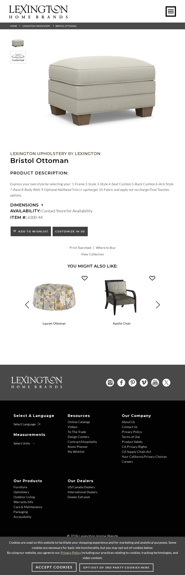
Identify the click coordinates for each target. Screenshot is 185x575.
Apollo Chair (122, 323)
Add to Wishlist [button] (32, 231)
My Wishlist (76, 452)
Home (13, 26)
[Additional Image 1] (104, 90)
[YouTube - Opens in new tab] (155, 383)
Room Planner (78, 447)
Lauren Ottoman (54, 323)
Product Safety (132, 442)
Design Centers (78, 437)
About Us (128, 422)
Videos (72, 427)
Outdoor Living (24, 497)
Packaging (21, 512)
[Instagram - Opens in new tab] (110, 383)
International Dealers (82, 492)
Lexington (87, 153)
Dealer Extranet (79, 497)
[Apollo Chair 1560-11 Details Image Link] (121, 317)
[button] (84, 278)
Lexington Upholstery (36, 26)
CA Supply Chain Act (136, 452)
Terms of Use (131, 437)
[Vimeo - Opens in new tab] (144, 383)
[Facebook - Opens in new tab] (121, 383)
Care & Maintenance (28, 507)
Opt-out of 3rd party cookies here (116, 567)
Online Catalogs (79, 422)
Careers (127, 461)
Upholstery (21, 492)
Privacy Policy (132, 432)
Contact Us (129, 427)
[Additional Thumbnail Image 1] (18, 43)
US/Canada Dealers (81, 487)
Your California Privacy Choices (144, 456)
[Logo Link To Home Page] (38, 16)
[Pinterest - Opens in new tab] (132, 383)
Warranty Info (23, 502)
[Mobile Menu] (171, 11)
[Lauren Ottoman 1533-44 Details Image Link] (54, 317)
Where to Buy (106, 248)
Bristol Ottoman (66, 26)
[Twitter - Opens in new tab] (166, 383)
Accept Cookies (54, 567)
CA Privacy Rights (134, 447)
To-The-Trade (77, 432)
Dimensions (25, 205)
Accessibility (22, 517)
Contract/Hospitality (82, 442)
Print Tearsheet (80, 248)
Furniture (20, 487)
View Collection (92, 254)
